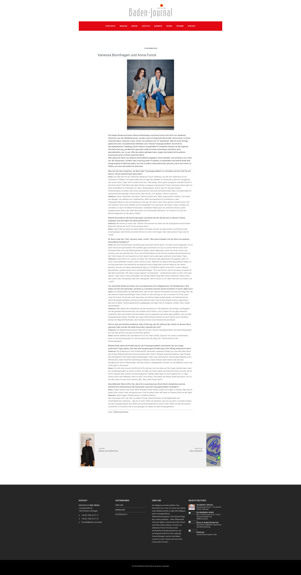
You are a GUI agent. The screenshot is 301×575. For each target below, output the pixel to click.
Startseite (110, 26)
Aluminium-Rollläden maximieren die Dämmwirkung (209, 525)
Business (158, 26)
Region (134, 26)
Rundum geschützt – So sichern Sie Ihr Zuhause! (209, 507)
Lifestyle (146, 26)
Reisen (169, 26)
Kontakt (192, 26)
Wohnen (180, 26)
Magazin (123, 26)
